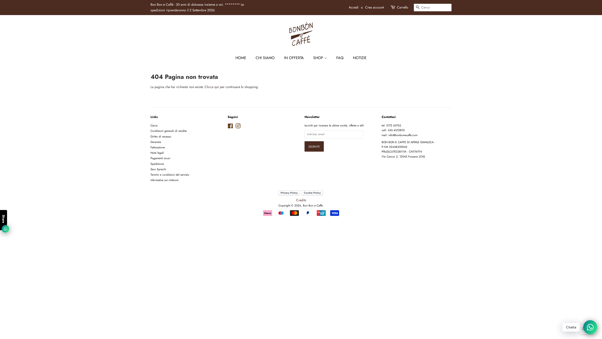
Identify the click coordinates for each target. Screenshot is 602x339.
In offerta (294, 58)
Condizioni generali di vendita (168, 131)
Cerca (154, 125)
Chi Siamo (265, 58)
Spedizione (157, 164)
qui (216, 87)
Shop (318, 58)
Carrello (402, 7)
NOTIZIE (360, 58)
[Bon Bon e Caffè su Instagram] (238, 127)
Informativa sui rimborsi (164, 180)
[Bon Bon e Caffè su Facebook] (230, 127)
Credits (301, 200)
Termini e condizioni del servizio (169, 175)
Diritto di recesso (160, 136)
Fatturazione (157, 147)
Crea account (374, 7)
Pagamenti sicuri (160, 158)
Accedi (354, 7)
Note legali (157, 153)
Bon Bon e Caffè (313, 205)
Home (240, 58)
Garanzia (155, 142)
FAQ (340, 58)
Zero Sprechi (158, 169)
